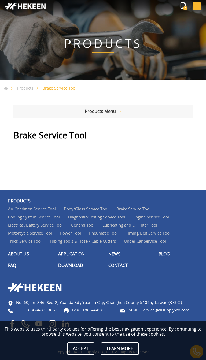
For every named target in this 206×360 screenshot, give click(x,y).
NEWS (114, 254)
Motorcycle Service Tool (30, 233)
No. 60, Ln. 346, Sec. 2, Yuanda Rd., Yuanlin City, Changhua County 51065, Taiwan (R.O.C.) (99, 302)
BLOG (164, 254)
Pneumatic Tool (103, 233)
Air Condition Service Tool (32, 208)
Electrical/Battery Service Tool (35, 224)
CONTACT (118, 265)
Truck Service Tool (25, 241)
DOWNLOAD (70, 265)
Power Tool (70, 233)
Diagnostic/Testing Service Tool (96, 216)
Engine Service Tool (151, 216)
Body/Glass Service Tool (86, 208)
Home (6, 88)
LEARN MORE (120, 348)
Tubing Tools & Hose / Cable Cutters (83, 241)
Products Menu (100, 111)
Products (25, 88)
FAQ (12, 265)
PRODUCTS (19, 200)
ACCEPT (81, 348)
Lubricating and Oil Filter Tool (129, 224)
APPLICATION (71, 254)
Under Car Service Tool (145, 241)
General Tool (82, 224)
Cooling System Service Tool (34, 216)
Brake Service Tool (133, 208)
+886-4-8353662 (41, 310)
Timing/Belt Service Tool (148, 233)
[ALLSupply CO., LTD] (25, 6)
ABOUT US (18, 254)
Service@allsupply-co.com (165, 310)
